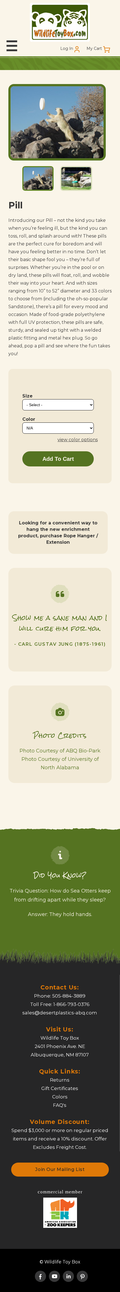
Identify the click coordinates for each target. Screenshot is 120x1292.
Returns (59, 1080)
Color (28, 419)
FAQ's (59, 1105)
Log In (66, 48)
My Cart (94, 48)
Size (27, 396)
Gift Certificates (59, 1088)
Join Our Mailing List (60, 1169)
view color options (77, 439)
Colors (60, 1097)
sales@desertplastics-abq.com (59, 1013)
